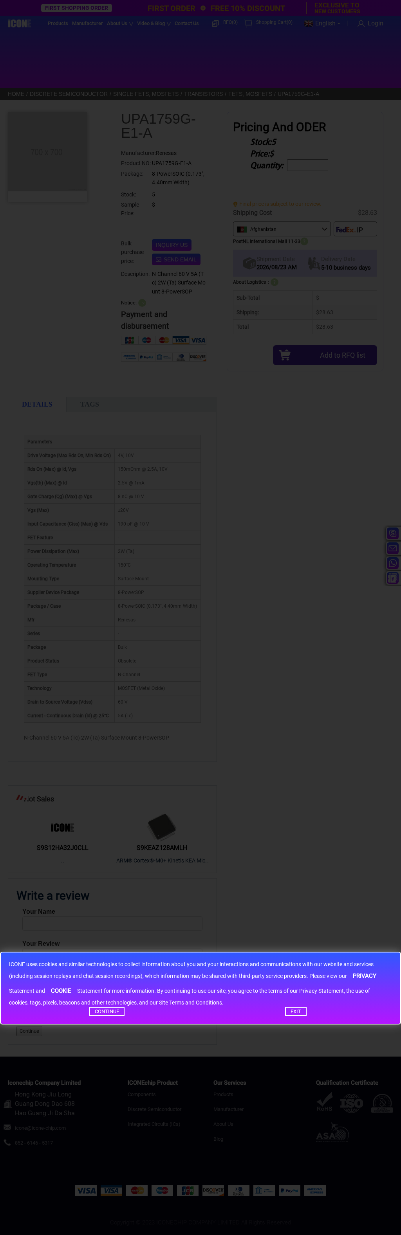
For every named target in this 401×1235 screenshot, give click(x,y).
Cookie (61, 990)
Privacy (364, 975)
